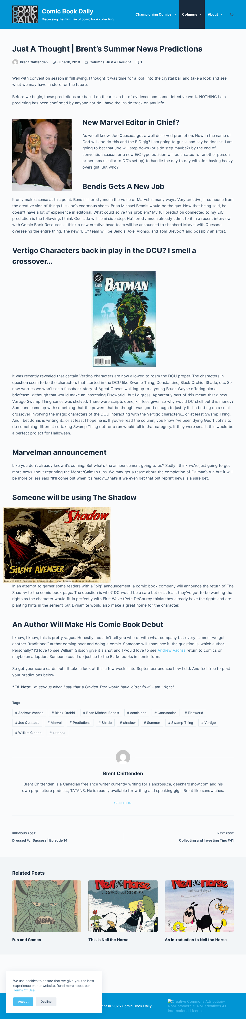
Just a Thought (118, 62)
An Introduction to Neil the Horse (196, 939)
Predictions (80, 722)
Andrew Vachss (171, 650)
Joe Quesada (27, 722)
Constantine (165, 713)
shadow (128, 722)
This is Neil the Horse (108, 939)
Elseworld (194, 713)
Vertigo (208, 722)
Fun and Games (26, 939)
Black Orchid (63, 713)
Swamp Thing (180, 722)
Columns (189, 14)
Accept (23, 1001)
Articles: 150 (123, 803)
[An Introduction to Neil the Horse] (199, 906)
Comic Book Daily (67, 11)
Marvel (55, 722)
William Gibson (28, 733)
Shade (105, 722)
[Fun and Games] (46, 906)
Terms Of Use (24, 990)
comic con (136, 713)
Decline (46, 1001)
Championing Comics (153, 14)
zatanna (57, 733)
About (213, 14)
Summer (152, 722)
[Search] (232, 14)
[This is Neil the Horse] (122, 906)
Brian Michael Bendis (101, 713)
